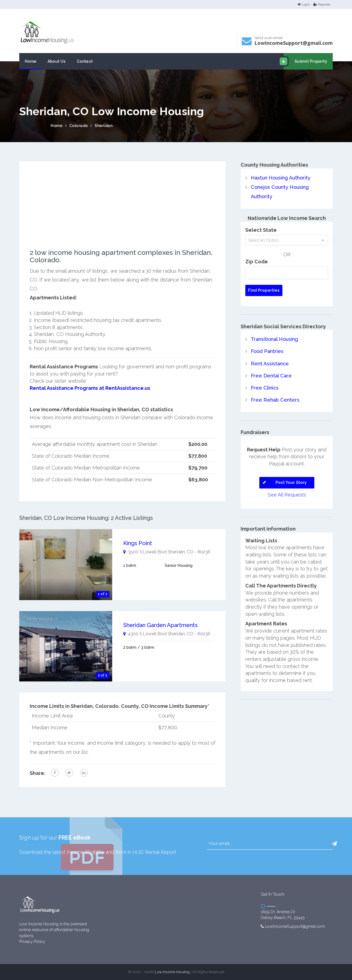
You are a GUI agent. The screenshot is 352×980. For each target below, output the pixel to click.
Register (324, 4)
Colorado (78, 125)
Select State (261, 230)
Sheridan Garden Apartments (160, 625)
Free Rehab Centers (275, 400)
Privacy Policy (32, 941)
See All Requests (287, 495)
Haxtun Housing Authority (280, 178)
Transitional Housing (274, 339)
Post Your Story (291, 482)
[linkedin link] (84, 773)
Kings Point (137, 543)
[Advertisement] (122, 210)
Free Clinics (265, 388)
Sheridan (103, 125)
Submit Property (311, 61)
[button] (334, 843)
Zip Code (256, 261)
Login (306, 4)
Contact (85, 61)
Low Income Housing (172, 972)
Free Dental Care (271, 376)
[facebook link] (55, 773)
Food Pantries (267, 351)
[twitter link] (69, 773)
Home (31, 61)
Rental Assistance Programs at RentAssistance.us (90, 388)
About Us (57, 61)
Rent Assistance (270, 363)
